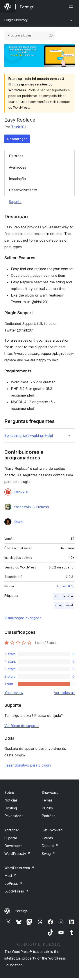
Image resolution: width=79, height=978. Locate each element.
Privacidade (13, 816)
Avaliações (17, 167)
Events (47, 838)
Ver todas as (64, 692)
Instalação (17, 179)
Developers (13, 845)
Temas (47, 800)
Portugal (21, 911)
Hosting (10, 808)
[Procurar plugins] (51, 35)
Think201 (18, 127)
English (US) (66, 586)
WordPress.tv (17, 853)
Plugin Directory (16, 20)
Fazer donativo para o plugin (27, 765)
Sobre (9, 792)
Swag (48, 853)
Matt (10, 875)
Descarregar (17, 139)
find (56, 596)
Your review (13, 692)
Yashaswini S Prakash (31, 507)
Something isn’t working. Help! (28, 435)
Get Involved (52, 830)
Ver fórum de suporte (21, 725)
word (69, 605)
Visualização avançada (22, 618)
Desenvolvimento (23, 190)
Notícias (11, 800)
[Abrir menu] (72, 6)
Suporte (15, 201)
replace (68, 596)
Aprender (11, 830)
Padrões (48, 816)
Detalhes (16, 156)
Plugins (47, 808)
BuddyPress (16, 891)
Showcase (50, 792)
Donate (50, 845)
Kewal (18, 522)
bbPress (13, 883)
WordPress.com (19, 868)
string (59, 605)
